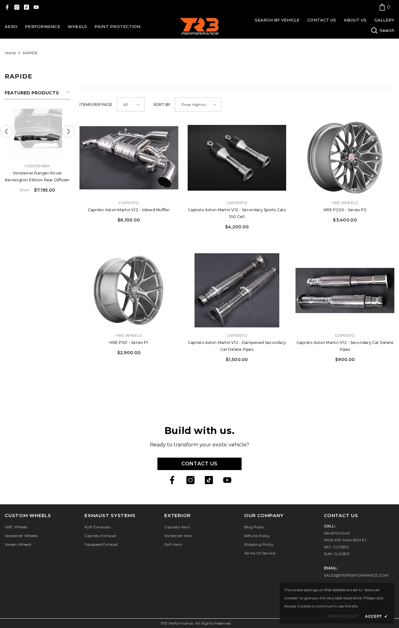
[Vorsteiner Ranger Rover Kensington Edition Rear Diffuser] (37, 133)
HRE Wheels (345, 202)
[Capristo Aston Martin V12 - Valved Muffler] (128, 158)
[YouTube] (36, 7)
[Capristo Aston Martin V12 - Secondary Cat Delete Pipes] (345, 290)
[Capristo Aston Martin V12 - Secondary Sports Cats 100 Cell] (237, 158)
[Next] (68, 131)
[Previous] (6, 131)
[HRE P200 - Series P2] (345, 158)
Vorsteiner (37, 166)
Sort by (161, 104)
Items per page (95, 104)
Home (10, 52)
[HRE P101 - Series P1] (128, 290)
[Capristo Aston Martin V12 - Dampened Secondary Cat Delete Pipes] (237, 290)
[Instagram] (16, 7)
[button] (131, 105)
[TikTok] (26, 7)
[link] (384, 7)
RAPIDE (30, 52)
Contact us (199, 464)
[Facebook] (7, 7)
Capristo (128, 202)
